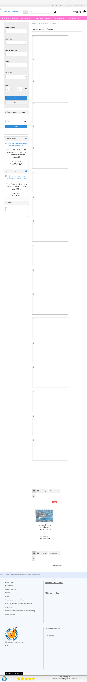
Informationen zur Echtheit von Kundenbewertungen (20, 611)
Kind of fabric (10, 27)
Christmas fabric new (43, 18)
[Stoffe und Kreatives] (9, 11)
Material (9, 39)
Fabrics (15, 18)
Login (16, 126)
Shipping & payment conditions (14, 600)
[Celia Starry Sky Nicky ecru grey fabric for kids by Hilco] (16, 145)
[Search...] (55, 12)
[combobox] (44, 491)
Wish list (79, 6)
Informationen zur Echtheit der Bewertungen (65, 679)
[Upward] (6, 678)
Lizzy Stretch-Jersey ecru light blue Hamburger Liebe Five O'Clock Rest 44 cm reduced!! (44, 527)
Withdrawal (8, 607)
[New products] (26, 171)
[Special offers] (26, 139)
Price (7, 85)
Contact (7, 596)
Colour (8, 61)
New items (5, 18)
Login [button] (70, 6)
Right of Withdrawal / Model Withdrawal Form (18, 603)
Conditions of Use (10, 589)
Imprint (7, 593)
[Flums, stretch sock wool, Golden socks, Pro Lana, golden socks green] (16, 178)
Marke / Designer (11, 50)
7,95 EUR (16, 193)
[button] (62, 5)
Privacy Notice (9, 585)
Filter (16, 98)
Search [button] (55, 6)
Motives (8, 73)
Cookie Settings (10, 614)
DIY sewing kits (59, 18)
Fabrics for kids (26, 18)
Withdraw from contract (14, 673)
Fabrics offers (74, 18)
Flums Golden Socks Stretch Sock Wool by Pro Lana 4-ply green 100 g (16, 186)
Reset (16, 102)
